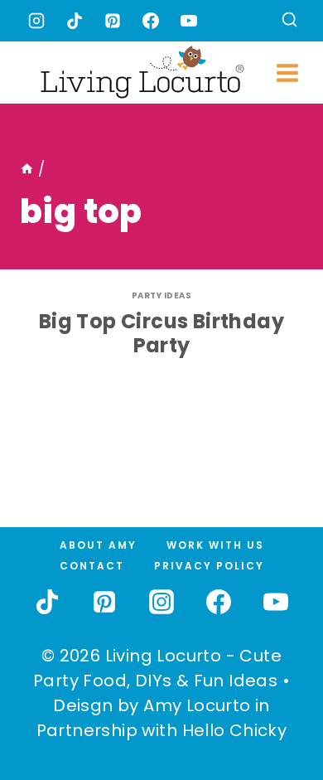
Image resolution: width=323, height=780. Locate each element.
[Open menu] (287, 73)
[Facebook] (150, 20)
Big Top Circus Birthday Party (161, 333)
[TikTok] (74, 20)
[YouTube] (188, 20)
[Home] (27, 169)
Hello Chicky (234, 730)
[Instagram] (36, 20)
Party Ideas (162, 295)
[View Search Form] (289, 21)
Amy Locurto (196, 705)
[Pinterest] (112, 20)
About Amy (98, 545)
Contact (92, 566)
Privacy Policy (209, 566)
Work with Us (215, 545)
